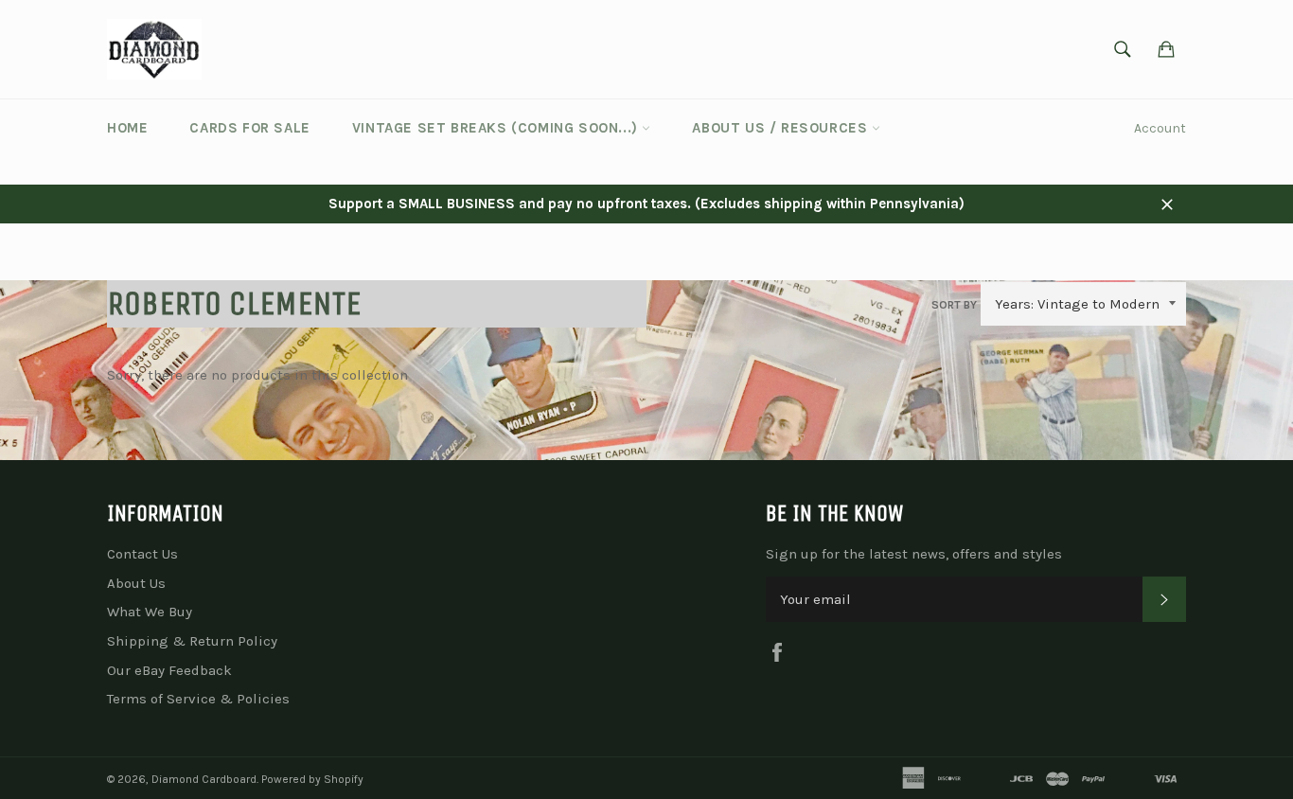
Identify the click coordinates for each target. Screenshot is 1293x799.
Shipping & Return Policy (192, 640)
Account (1160, 128)
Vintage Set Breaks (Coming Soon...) (497, 127)
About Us (136, 583)
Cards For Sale (249, 127)
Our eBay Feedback (169, 670)
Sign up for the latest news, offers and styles (914, 553)
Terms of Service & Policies (198, 698)
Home (127, 127)
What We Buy (149, 611)
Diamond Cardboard (204, 779)
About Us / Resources (782, 127)
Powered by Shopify (312, 779)
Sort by (954, 304)
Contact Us (142, 553)
